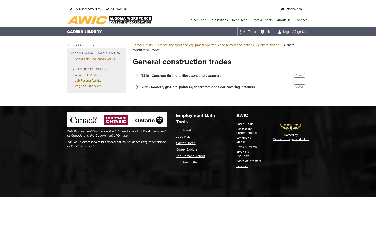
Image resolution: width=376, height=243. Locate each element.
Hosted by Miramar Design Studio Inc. (291, 137)
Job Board (183, 130)
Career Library (143, 45)
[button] (221, 75)
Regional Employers (88, 86)
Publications (219, 20)
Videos (241, 142)
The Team (242, 156)
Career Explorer (187, 149)
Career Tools (197, 20)
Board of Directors (248, 161)
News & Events (262, 20)
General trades (268, 45)
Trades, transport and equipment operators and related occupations (206, 45)
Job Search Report (189, 162)
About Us (283, 20)
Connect (301, 20)
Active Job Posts (86, 75)
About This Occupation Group (95, 59)
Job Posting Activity (88, 80)
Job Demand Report (190, 156)
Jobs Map (183, 136)
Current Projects (247, 133)
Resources (239, 20)
